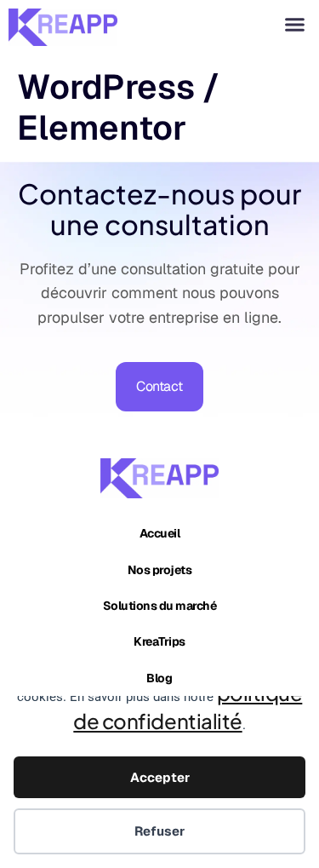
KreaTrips (159, 641)
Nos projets (160, 570)
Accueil (160, 533)
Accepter (160, 777)
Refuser (159, 831)
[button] (295, 25)
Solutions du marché (160, 605)
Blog (159, 678)
